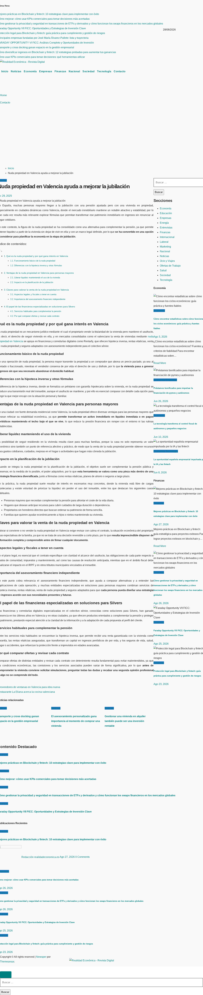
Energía (164, 222)
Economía (30, 71)
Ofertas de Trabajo (170, 265)
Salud (163, 270)
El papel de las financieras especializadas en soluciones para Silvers (40, 306)
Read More (160, 363)
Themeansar (7, 961)
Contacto (119, 71)
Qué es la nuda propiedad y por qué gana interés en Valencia (37, 256)
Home (3, 95)
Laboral (164, 241)
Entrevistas (166, 227)
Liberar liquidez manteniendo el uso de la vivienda (37, 277)
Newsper (41, 956)
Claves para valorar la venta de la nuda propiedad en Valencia (37, 289)
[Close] (5, 974)
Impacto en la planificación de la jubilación (33, 282)
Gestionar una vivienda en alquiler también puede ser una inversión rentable (125, 721)
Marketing (165, 246)
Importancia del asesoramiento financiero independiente (39, 299)
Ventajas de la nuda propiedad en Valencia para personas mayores (40, 273)
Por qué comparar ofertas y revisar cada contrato (36, 316)
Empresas (45, 71)
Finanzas (60, 71)
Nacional (74, 71)
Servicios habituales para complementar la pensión (37, 311)
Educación (166, 213)
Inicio (4, 71)
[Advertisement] (73, 139)
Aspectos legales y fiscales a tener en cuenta (35, 294)
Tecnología (104, 71)
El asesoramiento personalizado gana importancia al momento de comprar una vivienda (75, 721)
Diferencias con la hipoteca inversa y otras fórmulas (38, 265)
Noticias (16, 71)
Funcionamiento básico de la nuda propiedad (34, 261)
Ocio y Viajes (167, 261)
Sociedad (88, 71)
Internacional (167, 237)
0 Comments (82, 857)
